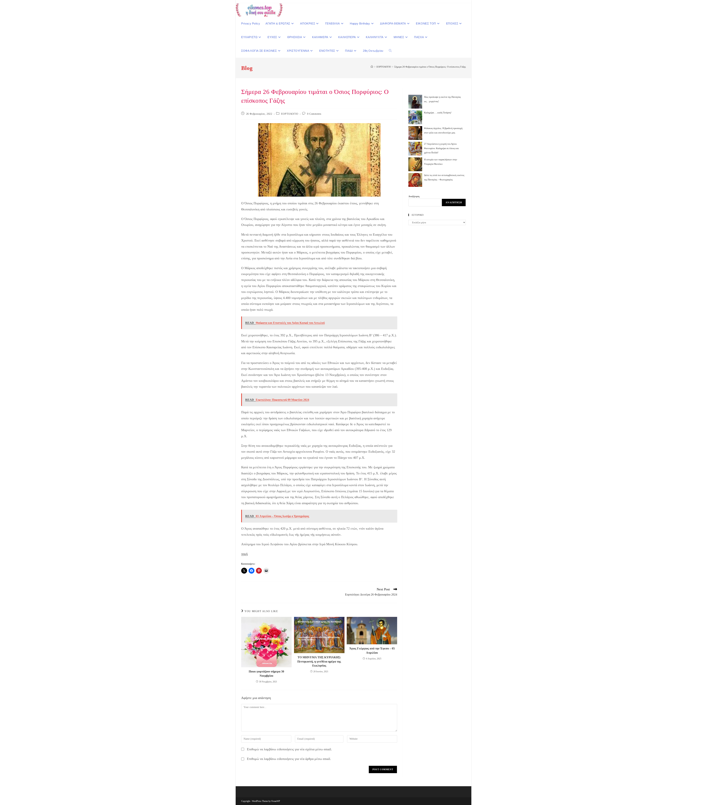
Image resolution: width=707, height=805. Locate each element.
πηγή (244, 554)
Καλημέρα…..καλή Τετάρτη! (437, 112)
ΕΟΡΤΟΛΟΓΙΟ (289, 113)
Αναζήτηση (413, 196)
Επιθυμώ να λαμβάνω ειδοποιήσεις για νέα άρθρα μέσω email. (289, 759)
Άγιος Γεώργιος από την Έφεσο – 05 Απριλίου (372, 650)
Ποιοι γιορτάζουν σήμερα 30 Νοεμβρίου (266, 673)
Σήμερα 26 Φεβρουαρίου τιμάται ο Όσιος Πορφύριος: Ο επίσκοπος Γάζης (430, 66)
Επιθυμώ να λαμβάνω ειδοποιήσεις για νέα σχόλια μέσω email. (289, 749)
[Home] (372, 66)
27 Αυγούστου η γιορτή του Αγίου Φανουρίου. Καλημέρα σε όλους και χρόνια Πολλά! (441, 148)
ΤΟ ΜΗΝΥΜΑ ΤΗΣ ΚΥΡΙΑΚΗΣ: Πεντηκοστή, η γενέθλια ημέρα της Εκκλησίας (319, 661)
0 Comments (314, 113)
